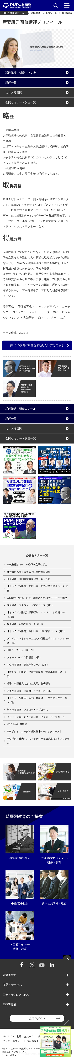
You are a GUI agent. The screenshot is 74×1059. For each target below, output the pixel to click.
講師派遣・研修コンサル (44, 13)
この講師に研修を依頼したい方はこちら (39, 345)
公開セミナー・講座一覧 (21, 102)
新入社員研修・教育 (54, 903)
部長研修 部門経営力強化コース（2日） (29, 579)
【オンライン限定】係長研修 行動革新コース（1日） (36, 631)
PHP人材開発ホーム (13, 13)
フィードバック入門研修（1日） (24, 657)
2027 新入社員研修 (17, 724)
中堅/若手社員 (19, 903)
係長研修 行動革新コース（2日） (25, 624)
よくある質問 (14, 92)
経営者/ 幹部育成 (19, 858)
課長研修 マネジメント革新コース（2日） (30, 605)
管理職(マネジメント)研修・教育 (54, 860)
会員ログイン (37, 1018)
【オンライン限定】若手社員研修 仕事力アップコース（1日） (37, 700)
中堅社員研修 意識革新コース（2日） (28, 664)
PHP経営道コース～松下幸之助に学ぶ (27, 564)
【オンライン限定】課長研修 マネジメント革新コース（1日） (37, 614)
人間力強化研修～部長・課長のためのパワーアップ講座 (37, 598)
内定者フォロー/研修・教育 (20, 946)
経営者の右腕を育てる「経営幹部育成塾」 (30, 572)
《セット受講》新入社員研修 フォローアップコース (36, 717)
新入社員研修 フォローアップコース (27, 710)
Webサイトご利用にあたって (18, 1036)
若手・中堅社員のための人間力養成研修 (28, 683)
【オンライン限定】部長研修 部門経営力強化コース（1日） (37, 588)
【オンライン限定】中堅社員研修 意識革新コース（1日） (36, 674)
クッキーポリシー (12, 1041)
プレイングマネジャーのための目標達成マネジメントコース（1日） (38, 640)
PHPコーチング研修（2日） (22, 650)
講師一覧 (11, 82)
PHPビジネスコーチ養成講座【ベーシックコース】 (34, 731)
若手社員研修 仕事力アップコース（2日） (30, 691)
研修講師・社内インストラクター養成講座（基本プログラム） (38, 740)
